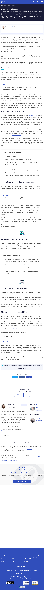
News (2, 561)
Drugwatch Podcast (27, 558)
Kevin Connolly (39, 407)
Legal (5, 5)
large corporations (33, 115)
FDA (2, 558)
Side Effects (25, 561)
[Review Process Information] (30, 415)
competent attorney (16, 135)
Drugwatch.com (5, 2)
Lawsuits (3, 555)
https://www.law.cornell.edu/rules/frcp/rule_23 (31, 456)
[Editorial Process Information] (36, 404)
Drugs (13, 555)
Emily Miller (12, 26)
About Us (14, 558)
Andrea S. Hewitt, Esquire (28, 26)
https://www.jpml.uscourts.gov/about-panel (9, 460)
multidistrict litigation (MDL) (15, 328)
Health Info (14, 561)
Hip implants (6, 341)
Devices (24, 555)
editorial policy (29, 449)
